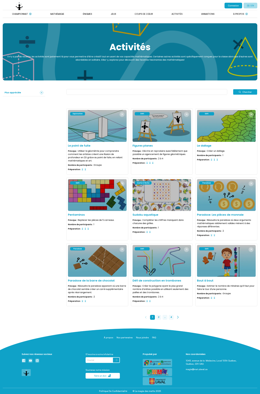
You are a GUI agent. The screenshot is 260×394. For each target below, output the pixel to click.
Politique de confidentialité (113, 391)
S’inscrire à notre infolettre (99, 354)
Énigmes (87, 14)
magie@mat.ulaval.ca (196, 369)
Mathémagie (57, 14)
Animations (207, 14)
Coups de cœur (144, 14)
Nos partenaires (125, 337)
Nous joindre (142, 337)
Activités (177, 14)
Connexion (233, 5)
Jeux (113, 14)
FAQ (154, 337)
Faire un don (100, 375)
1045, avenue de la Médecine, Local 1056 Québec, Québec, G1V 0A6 (211, 362)
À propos (238, 14)
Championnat (20, 14)
